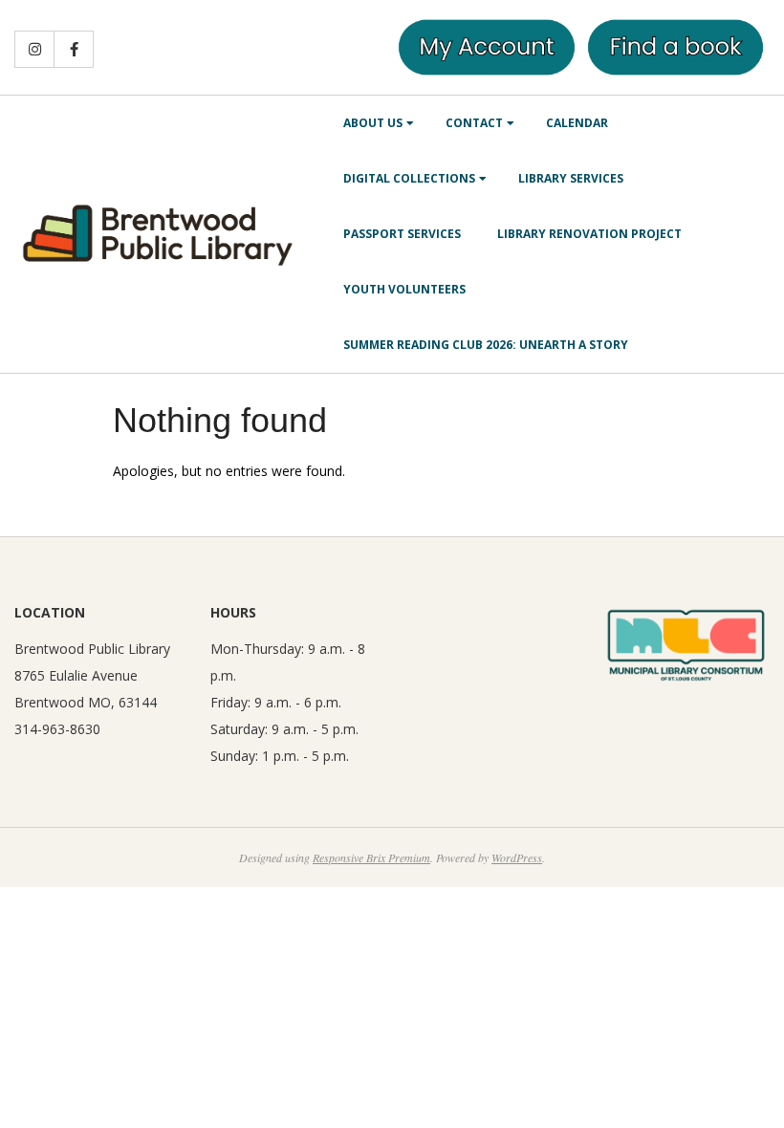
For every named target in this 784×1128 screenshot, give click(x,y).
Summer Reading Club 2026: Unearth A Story (485, 344)
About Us (373, 123)
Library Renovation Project (589, 234)
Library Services (570, 178)
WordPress (516, 857)
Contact (474, 123)
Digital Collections (409, 178)
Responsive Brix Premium (371, 857)
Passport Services (402, 234)
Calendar (577, 123)
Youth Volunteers (404, 289)
